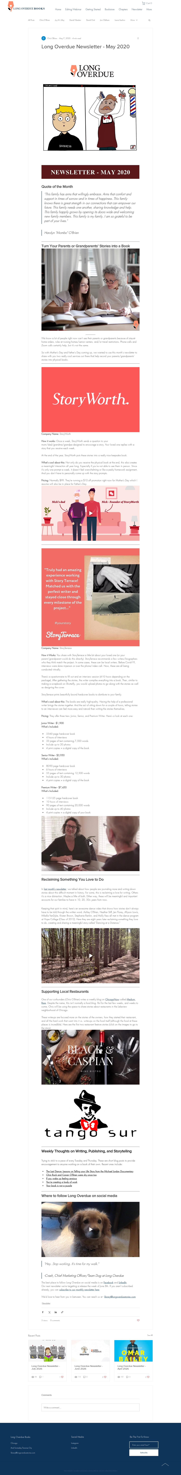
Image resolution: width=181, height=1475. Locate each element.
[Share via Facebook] (42, 1312)
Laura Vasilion (120, 20)
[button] (148, 3)
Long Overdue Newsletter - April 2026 (132, 1367)
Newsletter (46, 1303)
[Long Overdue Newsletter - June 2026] (90, 1351)
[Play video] (90, 513)
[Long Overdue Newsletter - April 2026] (133, 1351)
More (133, 20)
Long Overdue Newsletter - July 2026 (46, 1367)
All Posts (31, 20)
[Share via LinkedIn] (55, 1312)
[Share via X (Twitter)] (49, 1312)
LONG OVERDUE (29, 8)
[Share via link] (62, 1312)
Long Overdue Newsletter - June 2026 (89, 1367)
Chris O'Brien (45, 20)
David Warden (75, 20)
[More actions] (138, 38)
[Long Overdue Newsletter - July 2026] (47, 1351)
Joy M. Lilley (59, 20)
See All (150, 1335)
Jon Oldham (104, 20)
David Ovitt (90, 20)
